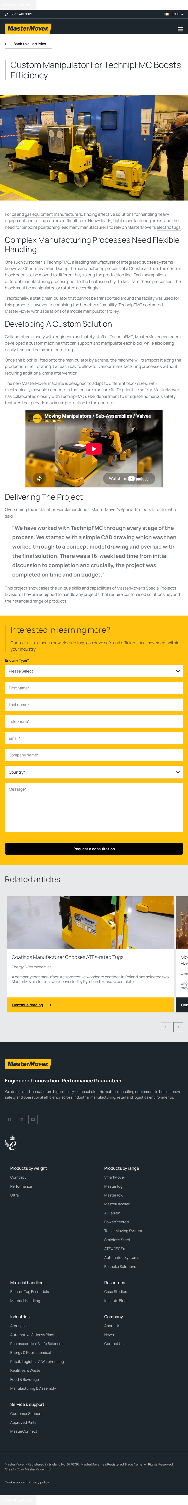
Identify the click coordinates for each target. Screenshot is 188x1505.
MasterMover (18, 311)
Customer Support (26, 1413)
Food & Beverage (24, 1379)
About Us (112, 1325)
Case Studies (115, 1291)
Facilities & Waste (25, 1370)
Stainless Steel (117, 1239)
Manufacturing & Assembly (33, 1388)
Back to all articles (29, 43)
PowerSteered (116, 1221)
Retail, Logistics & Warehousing (37, 1361)
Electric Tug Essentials (29, 1291)
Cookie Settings (18, 5)
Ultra (14, 1195)
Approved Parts (23, 1422)
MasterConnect (23, 1431)
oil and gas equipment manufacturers (47, 214)
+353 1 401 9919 (20, 14)
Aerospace (19, 1325)
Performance (21, 1186)
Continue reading (27, 1005)
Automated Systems (121, 1257)
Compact (18, 1177)
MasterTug (113, 1186)
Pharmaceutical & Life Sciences (36, 1343)
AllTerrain (112, 1213)
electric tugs (169, 227)
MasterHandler (116, 1204)
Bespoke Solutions (120, 1266)
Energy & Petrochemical (32, 966)
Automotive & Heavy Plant (32, 1334)
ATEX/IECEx (114, 1248)
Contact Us (114, 1343)
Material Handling (25, 1300)
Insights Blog (115, 1300)
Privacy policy (39, 1482)
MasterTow (113, 1195)
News (109, 1334)
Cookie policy (15, 1482)
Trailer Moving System (123, 1230)
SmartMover (114, 1177)
